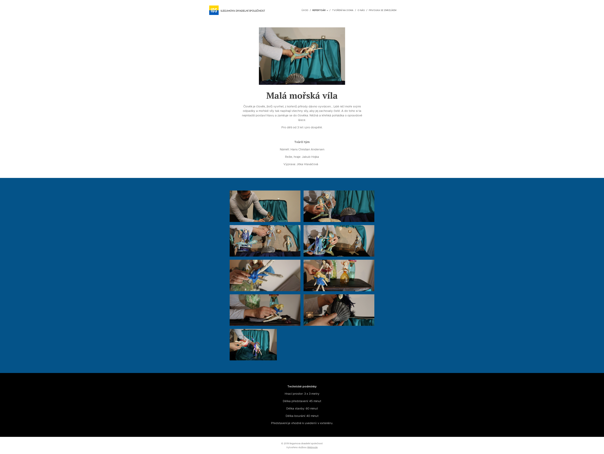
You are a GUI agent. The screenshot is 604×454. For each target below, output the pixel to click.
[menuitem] (306, 10)
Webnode (312, 447)
